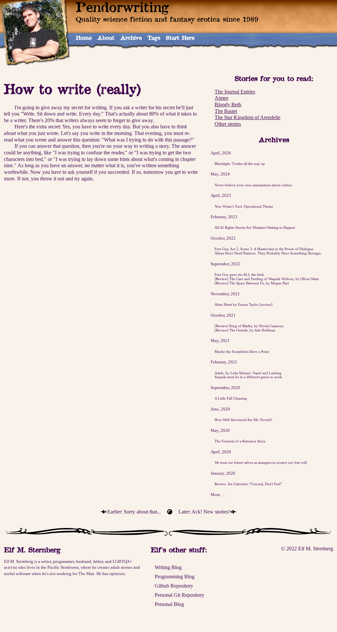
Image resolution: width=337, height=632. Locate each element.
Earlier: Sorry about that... (134, 512)
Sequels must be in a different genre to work (248, 377)
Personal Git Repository (179, 595)
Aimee (221, 98)
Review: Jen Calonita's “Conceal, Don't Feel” (248, 484)
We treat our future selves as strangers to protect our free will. (261, 462)
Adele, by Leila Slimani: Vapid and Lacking (248, 373)
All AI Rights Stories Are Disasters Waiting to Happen (255, 227)
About (106, 37)
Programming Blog (174, 576)
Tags (153, 37)
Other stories (228, 124)
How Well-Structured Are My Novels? (243, 420)
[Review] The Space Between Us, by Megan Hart (252, 283)
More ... (217, 494)
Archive (131, 37)
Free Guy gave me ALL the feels (239, 274)
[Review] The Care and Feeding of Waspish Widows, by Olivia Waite (267, 279)
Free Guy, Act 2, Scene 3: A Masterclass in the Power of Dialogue (264, 249)
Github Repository (174, 586)
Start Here (180, 37)
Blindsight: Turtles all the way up (240, 164)
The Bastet (226, 111)
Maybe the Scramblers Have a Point (242, 352)
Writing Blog (168, 567)
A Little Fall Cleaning (231, 398)
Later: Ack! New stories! (204, 512)
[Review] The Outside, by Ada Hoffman (245, 330)
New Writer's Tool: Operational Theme (244, 206)
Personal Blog (169, 604)
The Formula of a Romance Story (240, 441)
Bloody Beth (228, 104)
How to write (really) (73, 89)
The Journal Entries (235, 92)
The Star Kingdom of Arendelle (247, 117)
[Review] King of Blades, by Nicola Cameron (249, 326)
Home (84, 37)
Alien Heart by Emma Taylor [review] (243, 304)
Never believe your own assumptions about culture (253, 185)
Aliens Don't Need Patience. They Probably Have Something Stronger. (268, 253)
